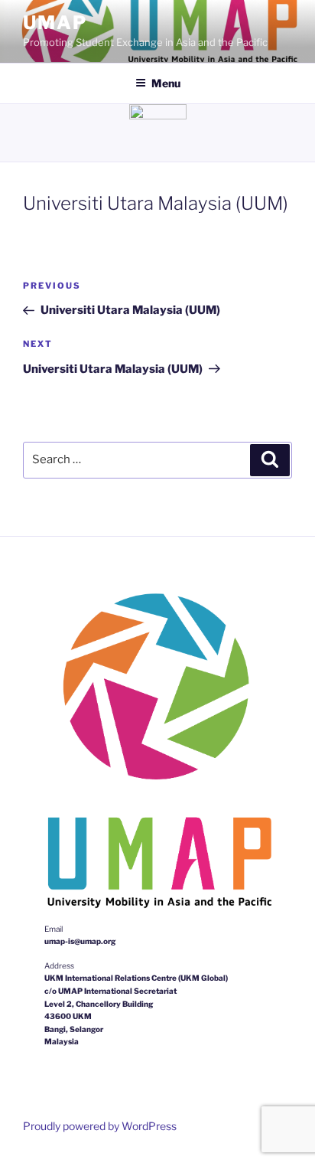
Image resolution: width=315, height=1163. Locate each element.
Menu (165, 83)
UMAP (55, 22)
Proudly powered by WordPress (100, 1125)
